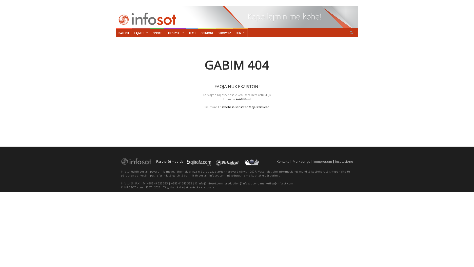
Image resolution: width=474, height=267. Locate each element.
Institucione (344, 161)
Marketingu (301, 161)
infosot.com (146, 18)
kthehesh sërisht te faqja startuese (245, 107)
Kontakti (283, 161)
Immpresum (323, 161)
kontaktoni (243, 99)
